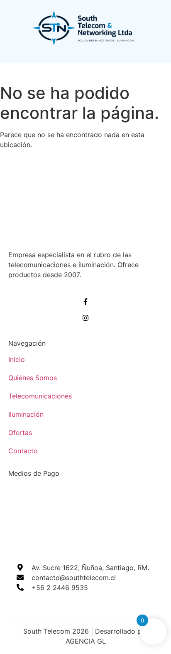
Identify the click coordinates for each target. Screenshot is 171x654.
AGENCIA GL (86, 641)
